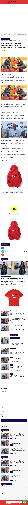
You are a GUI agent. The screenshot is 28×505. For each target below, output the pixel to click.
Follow (25, 251)
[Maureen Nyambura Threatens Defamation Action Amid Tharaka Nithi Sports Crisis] (5, 376)
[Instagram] (4, 427)
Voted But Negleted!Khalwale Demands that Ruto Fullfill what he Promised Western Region (17, 319)
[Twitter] (6, 427)
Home (2, 34)
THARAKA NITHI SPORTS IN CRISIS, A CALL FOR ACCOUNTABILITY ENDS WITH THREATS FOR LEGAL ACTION (17, 450)
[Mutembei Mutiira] (2, 50)
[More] (18, 53)
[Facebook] (2, 427)
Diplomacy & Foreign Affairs (6, 276)
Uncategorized (4, 315)
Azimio (7, 192)
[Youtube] (8, 427)
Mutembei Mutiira (8, 50)
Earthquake (16, 192)
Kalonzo (21, 192)
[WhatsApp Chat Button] (25, 502)
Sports (3, 330)
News (5, 34)
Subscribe (24, 254)
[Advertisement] (14, 18)
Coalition (11, 192)
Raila (3, 194)
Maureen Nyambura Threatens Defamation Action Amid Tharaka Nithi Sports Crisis (17, 377)
